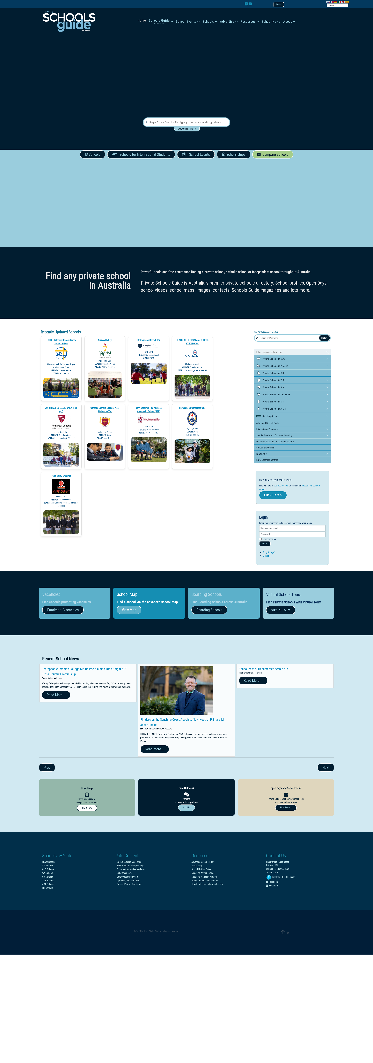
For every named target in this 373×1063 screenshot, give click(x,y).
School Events (198, 154)
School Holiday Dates (201, 869)
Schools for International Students (143, 154)
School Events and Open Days (130, 865)
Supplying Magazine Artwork (204, 876)
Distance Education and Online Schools (275, 441)
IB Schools (92, 154)
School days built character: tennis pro (263, 669)
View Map (129, 610)
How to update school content (205, 880)
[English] (328, 1)
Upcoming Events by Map (128, 880)
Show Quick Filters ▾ (187, 129)
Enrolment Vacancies (63, 610)
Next (325, 767)
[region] (186, 74)
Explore (324, 338)
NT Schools (47, 888)
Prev (47, 767)
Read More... (56, 695)
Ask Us (186, 807)
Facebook (273, 881)
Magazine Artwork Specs (202, 873)
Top (287, 933)
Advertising (196, 865)
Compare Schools (274, 154)
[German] (336, 1)
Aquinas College (105, 340)
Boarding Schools (209, 610)
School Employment (265, 447)
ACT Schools (48, 884)
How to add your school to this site (207, 884)
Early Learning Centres (267, 459)
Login (278, 4)
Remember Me (269, 539)
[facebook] (247, 4)
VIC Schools (47, 865)
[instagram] (250, 4)
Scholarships (235, 154)
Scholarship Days (124, 873)
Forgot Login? (269, 552)
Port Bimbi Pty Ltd (152, 931)
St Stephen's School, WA (149, 340)
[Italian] (339, 1)
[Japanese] (343, 1)
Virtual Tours (280, 610)
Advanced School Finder (267, 423)
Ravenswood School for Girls (192, 408)
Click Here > (273, 495)
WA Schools (47, 873)
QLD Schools (48, 869)
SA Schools (47, 876)
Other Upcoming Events (127, 876)
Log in (264, 543)
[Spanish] (347, 1)
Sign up (266, 555)
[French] (332, 1)
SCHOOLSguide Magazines (129, 862)
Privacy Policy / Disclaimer (129, 884)
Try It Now (87, 807)
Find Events (286, 807)
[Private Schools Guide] (69, 21)
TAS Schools (48, 880)
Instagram (273, 885)
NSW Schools (48, 862)
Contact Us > (272, 872)
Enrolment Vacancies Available (131, 869)
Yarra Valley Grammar (61, 476)
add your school (281, 485)
